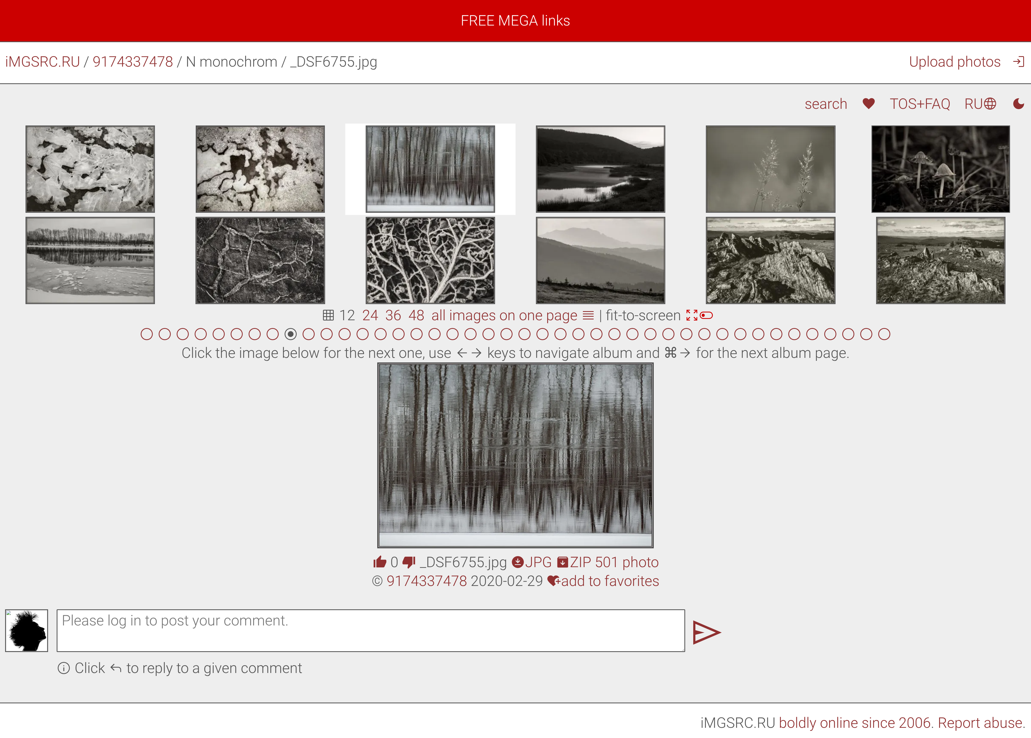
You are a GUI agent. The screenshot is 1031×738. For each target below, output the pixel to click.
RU (980, 103)
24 (370, 315)
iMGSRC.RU (42, 61)
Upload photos (955, 61)
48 (416, 315)
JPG (531, 562)
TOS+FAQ (920, 103)
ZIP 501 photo (607, 562)
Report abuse (980, 722)
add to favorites (603, 581)
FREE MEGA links (515, 20)
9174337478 (133, 61)
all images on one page (513, 315)
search (826, 103)
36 (393, 315)
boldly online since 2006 (855, 722)
